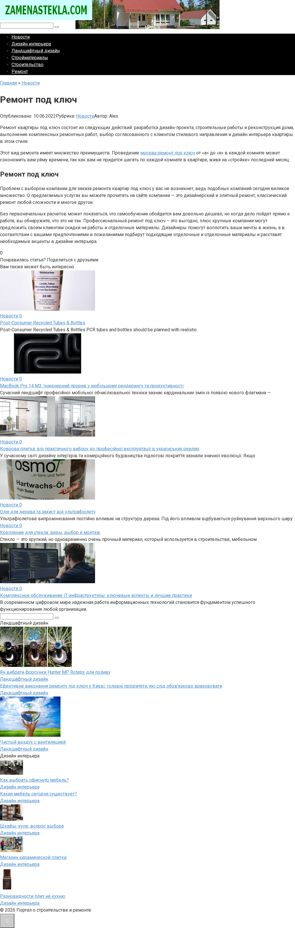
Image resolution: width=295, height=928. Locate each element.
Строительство (28, 64)
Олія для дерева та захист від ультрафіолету (48, 511)
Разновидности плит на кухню (32, 896)
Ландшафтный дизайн (36, 50)
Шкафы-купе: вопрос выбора (32, 826)
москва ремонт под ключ (167, 153)
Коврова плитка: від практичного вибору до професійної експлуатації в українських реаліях (99, 448)
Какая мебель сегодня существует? (38, 794)
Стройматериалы (30, 57)
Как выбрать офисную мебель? (34, 780)
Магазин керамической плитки (33, 857)
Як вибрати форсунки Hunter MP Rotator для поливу (55, 672)
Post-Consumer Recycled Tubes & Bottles (42, 323)
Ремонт (20, 71)
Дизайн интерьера (31, 44)
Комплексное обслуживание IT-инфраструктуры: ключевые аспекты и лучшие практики (96, 595)
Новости (21, 37)
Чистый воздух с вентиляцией (33, 742)
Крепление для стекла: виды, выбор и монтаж (50, 532)
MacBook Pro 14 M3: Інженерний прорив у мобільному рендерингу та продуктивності (92, 386)
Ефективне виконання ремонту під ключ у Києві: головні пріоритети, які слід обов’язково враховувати (111, 686)
